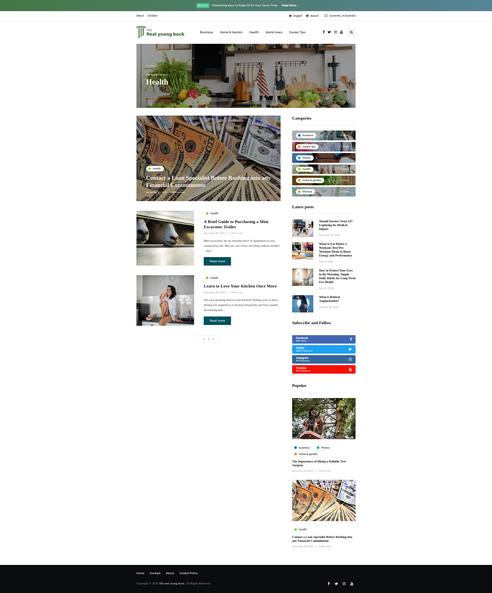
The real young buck (171, 583)
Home (140, 573)
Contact (152, 15)
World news (274, 32)
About (140, 15)
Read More (289, 5)
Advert (314, 15)
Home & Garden (231, 32)
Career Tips (297, 32)
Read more (217, 261)
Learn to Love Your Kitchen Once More (240, 286)
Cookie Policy (189, 573)
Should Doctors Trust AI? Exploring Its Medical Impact (336, 225)
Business (206, 32)
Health (254, 32)
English (297, 15)
